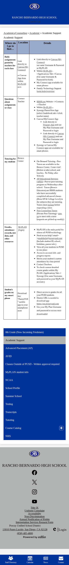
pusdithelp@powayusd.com (50, 238)
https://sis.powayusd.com (48, 303)
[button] (34, 21)
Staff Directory (11, 562)
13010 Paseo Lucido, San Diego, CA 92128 (25, 529)
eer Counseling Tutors (47, 210)
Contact (61, 562)
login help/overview (45, 91)
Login (59, 530)
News (45, 562)
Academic (34, 33)
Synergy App (48, 125)
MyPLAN (22, 84)
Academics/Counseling (15, 33)
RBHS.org (41, 101)
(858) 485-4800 (25, 533)
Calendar (30, 562)
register (51, 205)
